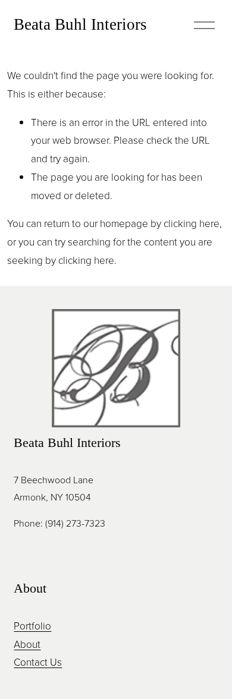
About (27, 644)
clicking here (192, 223)
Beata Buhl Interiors (80, 24)
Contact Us (38, 662)
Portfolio (32, 625)
